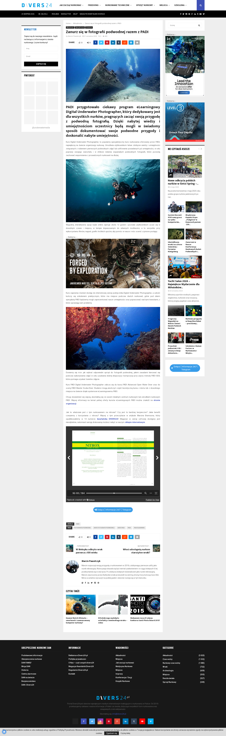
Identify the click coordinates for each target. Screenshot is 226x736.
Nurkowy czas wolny (171, 663)
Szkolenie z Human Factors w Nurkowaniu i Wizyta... (193, 350)
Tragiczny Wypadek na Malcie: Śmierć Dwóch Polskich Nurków (174, 323)
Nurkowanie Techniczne (117, 5)
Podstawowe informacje (31, 655)
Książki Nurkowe (123, 681)
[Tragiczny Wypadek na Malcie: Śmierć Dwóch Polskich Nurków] (176, 310)
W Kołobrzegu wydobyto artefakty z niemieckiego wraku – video (112, 620)
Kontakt (72, 674)
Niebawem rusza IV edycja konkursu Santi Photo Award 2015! (145, 619)
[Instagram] (100, 721)
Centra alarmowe (28, 674)
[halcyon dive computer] (185, 96)
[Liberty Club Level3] (185, 141)
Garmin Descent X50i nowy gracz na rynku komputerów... (175, 219)
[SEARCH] (199, 25)
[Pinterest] (109, 721)
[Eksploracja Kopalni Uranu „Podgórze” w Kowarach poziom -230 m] (194, 206)
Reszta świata (168, 678)
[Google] (117, 721)
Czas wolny (167, 659)
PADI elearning (139, 527)
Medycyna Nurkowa (124, 666)
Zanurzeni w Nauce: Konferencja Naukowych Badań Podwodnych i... (193, 247)
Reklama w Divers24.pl (78, 655)
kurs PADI (121, 527)
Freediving (93, 5)
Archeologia (168, 671)
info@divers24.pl (119, 714)
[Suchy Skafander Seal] (113, 287)
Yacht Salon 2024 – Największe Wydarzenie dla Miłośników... (183, 284)
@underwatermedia (41, 127)
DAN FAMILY (26, 663)
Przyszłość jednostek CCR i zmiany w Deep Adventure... (174, 350)
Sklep (75, 14)
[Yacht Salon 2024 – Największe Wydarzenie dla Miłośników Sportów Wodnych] (185, 267)
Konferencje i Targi (124, 677)
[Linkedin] (125, 721)
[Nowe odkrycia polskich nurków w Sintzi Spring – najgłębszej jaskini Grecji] (185, 166)
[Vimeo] (151, 721)
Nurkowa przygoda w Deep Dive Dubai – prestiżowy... (194, 321)
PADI (77, 524)
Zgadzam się (111, 733)
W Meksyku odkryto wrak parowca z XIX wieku (89, 551)
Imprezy (119, 674)
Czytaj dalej (125, 733)
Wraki (165, 667)
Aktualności (70, 27)
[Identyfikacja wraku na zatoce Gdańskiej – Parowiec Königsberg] (176, 234)
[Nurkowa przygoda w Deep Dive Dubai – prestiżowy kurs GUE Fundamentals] (194, 310)
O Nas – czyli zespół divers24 (81, 663)
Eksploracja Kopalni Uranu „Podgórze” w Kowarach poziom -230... (193, 220)
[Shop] (178, 14)
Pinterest (29, 75)
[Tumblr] (134, 721)
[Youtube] (142, 721)
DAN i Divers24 (27, 685)
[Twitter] (92, 721)
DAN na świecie (27, 677)
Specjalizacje (79, 27)
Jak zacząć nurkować (70, 5)
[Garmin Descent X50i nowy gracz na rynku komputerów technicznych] (176, 206)
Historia (24, 670)
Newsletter (66, 14)
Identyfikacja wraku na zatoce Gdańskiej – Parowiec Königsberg (175, 247)
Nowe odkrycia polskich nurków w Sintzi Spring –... (183, 182)
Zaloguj (44, 14)
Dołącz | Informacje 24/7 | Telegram (114, 509)
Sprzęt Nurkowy (144, 5)
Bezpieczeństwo (28, 681)
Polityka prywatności (77, 659)
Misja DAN (25, 666)
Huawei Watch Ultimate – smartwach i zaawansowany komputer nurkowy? (78, 620)
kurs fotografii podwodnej (104, 527)
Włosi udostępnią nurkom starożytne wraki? (136, 551)
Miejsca (164, 5)
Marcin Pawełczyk (74, 36)
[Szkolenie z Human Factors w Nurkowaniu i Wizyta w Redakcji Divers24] (194, 337)
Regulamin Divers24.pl (78, 670)
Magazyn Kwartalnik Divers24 (92, 14)
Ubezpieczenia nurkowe (31, 659)
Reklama (55, 14)
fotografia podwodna (82, 527)
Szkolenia (179, 5)
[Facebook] (84, 721)
